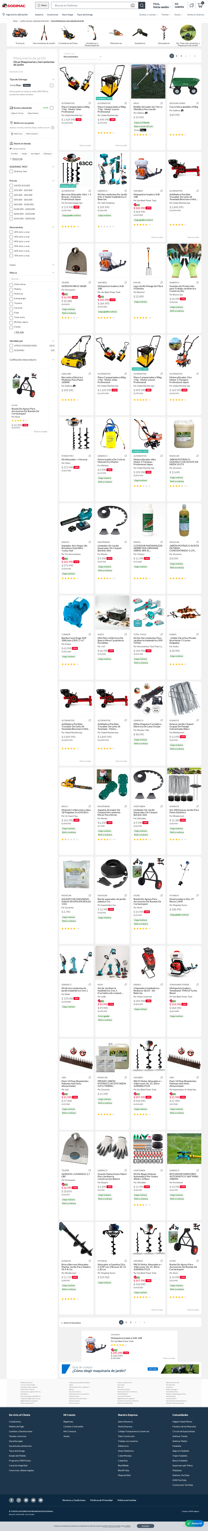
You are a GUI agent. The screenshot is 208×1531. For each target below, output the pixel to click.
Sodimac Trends (180, 1436)
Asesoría (39, 14)
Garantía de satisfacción (20, 1446)
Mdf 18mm (24, 1394)
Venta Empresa (125, 1426)
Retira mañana (32, 134)
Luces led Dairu (171, 1398)
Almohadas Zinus (172, 1392)
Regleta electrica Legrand (29, 1401)
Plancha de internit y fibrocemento (128, 1392)
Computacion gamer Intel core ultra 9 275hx (31, 1392)
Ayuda (66, 1436)
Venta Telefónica (126, 1451)
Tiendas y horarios (17, 1436)
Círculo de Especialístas (184, 1431)
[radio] (99, 133)
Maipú (24, 153)
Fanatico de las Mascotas (184, 1426)
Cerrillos (14, 153)
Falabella (177, 1446)
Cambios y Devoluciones (20, 1431)
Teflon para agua (171, 1389)
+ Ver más (19, 332)
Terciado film (170, 1385)
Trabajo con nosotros (128, 1441)
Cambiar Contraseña (73, 1426)
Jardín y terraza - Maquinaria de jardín (34, 21)
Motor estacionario (27, 1403)
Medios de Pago (16, 1426)
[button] (98, 5)
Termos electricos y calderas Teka (79, 1387)
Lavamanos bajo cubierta (29, 1387)
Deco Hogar (67, 14)
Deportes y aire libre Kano (78, 1398)
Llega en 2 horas (17, 113)
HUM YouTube (179, 1480)
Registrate (68, 1421)
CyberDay (123, 1460)
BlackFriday (123, 1470)
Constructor (52, 14)
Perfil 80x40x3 (123, 1394)
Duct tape (121, 1385)
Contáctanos (15, 1421)
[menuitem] (147, 14)
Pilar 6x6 (121, 1387)
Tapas (71, 1385)
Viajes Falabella (180, 1455)
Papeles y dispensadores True (176, 1394)
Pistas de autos (74, 1396)
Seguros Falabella (181, 1451)
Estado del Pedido (17, 1455)
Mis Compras (69, 1431)
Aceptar (145, 1526)
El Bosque (47, 153)
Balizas (71, 1389)
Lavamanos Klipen (124, 1389)
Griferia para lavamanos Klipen (79, 1382)
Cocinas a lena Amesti (28, 1385)
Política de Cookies (127, 1500)
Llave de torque (74, 1401)
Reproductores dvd (172, 1382)
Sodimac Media (180, 1441)
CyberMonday (125, 1455)
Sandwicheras (171, 1396)
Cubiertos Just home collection (128, 1401)
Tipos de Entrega (85, 14)
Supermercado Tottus (183, 1465)
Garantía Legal (16, 1441)
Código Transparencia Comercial (133, 1431)
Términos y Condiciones (73, 1500)
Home (15, 21)
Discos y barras (74, 1403)
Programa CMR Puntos (20, 1460)
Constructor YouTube (183, 1485)
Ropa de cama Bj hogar (125, 1403)
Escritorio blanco (75, 1392)
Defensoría (123, 1446)
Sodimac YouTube (181, 1475)
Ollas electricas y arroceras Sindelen (79, 1394)
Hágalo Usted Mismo (182, 1421)
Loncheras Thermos (124, 1396)
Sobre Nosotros (125, 1421)
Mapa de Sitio (124, 1475)
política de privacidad (111, 1526)
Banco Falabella (180, 1460)
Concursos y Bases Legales (21, 1470)
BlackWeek (123, 1465)
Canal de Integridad (18, 1465)
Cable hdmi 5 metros (28, 1389)
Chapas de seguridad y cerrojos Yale (31, 1398)
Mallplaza (177, 1470)
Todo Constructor (126, 1436)
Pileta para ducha (26, 1382)
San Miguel (35, 153)
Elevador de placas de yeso (175, 1403)
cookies (127, 1526)
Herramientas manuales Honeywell (176, 1401)
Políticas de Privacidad (101, 1500)
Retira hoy (18, 134)
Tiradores (169, 1387)
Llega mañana (33, 113)
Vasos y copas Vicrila (125, 1382)
